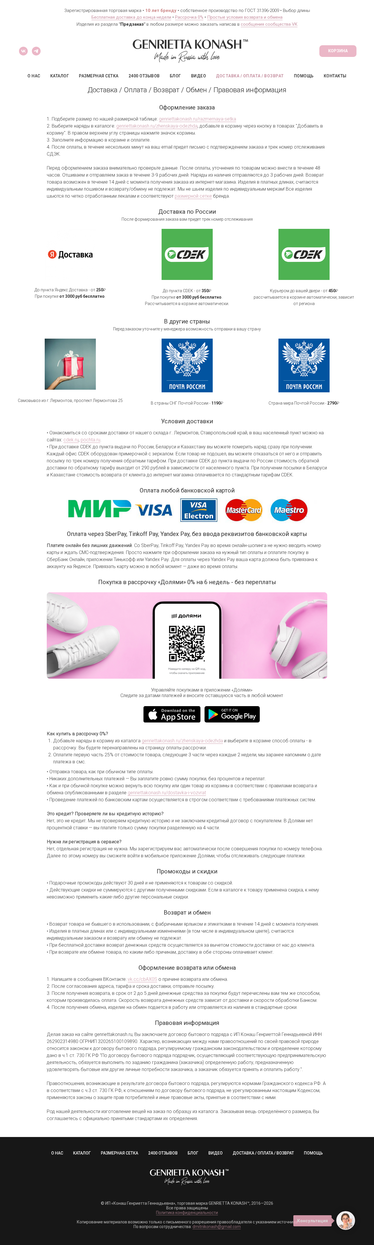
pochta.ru (90, 440)
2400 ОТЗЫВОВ (144, 76)
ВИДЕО (198, 76)
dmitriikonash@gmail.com (217, 1226)
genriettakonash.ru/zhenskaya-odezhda (157, 126)
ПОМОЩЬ (304, 76)
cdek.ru (71, 440)
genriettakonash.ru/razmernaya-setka (197, 119)
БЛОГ (175, 76)
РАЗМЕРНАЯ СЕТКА (99, 76)
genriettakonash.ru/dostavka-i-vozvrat (167, 792)
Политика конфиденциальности (187, 1212)
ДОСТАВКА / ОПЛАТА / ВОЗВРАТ (250, 76)
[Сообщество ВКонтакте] (23, 51)
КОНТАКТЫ (335, 76)
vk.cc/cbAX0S (142, 979)
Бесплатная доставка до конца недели (131, 17)
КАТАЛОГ (59, 76)
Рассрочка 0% (189, 17)
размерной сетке (193, 196)
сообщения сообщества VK (269, 24)
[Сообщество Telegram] (36, 51)
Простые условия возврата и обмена (245, 17)
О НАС (33, 76)
